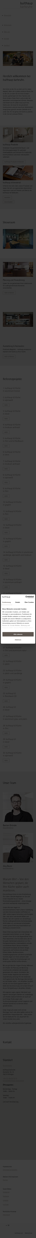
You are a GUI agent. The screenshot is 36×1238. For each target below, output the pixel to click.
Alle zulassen (18, 634)
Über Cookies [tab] (29, 602)
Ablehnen (18, 640)
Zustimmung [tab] (6, 602)
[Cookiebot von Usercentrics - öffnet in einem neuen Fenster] (25, 597)
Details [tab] (17, 602)
